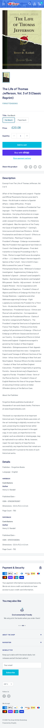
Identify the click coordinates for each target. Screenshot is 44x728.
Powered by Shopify (9, 723)
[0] (39, 3)
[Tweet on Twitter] (35, 166)
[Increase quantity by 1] (27, 135)
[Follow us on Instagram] (9, 696)
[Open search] (29, 4)
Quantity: (6, 136)
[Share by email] (40, 166)
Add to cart (22, 145)
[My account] (34, 4)
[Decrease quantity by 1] (14, 135)
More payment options (22, 158)
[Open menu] (3, 4)
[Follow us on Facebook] (4, 696)
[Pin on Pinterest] (30, 166)
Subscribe (10, 672)
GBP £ (6, 684)
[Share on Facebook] (26, 166)
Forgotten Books (10, 103)
